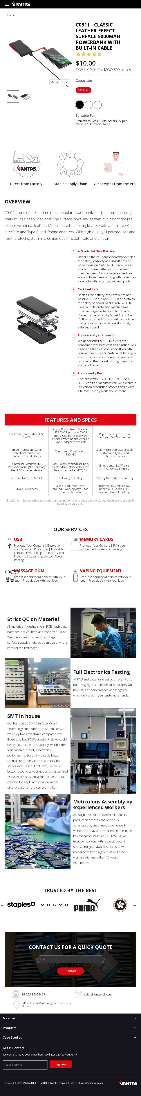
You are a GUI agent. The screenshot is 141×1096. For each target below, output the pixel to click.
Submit (70, 971)
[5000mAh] (84, 94)
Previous (2, 905)
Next (134, 905)
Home (11, 15)
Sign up (60, 1064)
